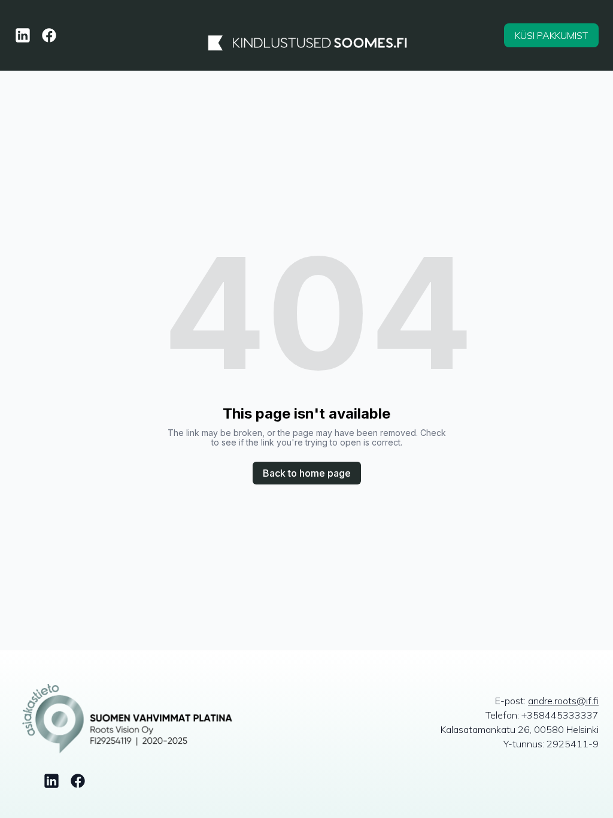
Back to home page (307, 473)
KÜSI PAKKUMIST (551, 35)
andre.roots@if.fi (563, 701)
